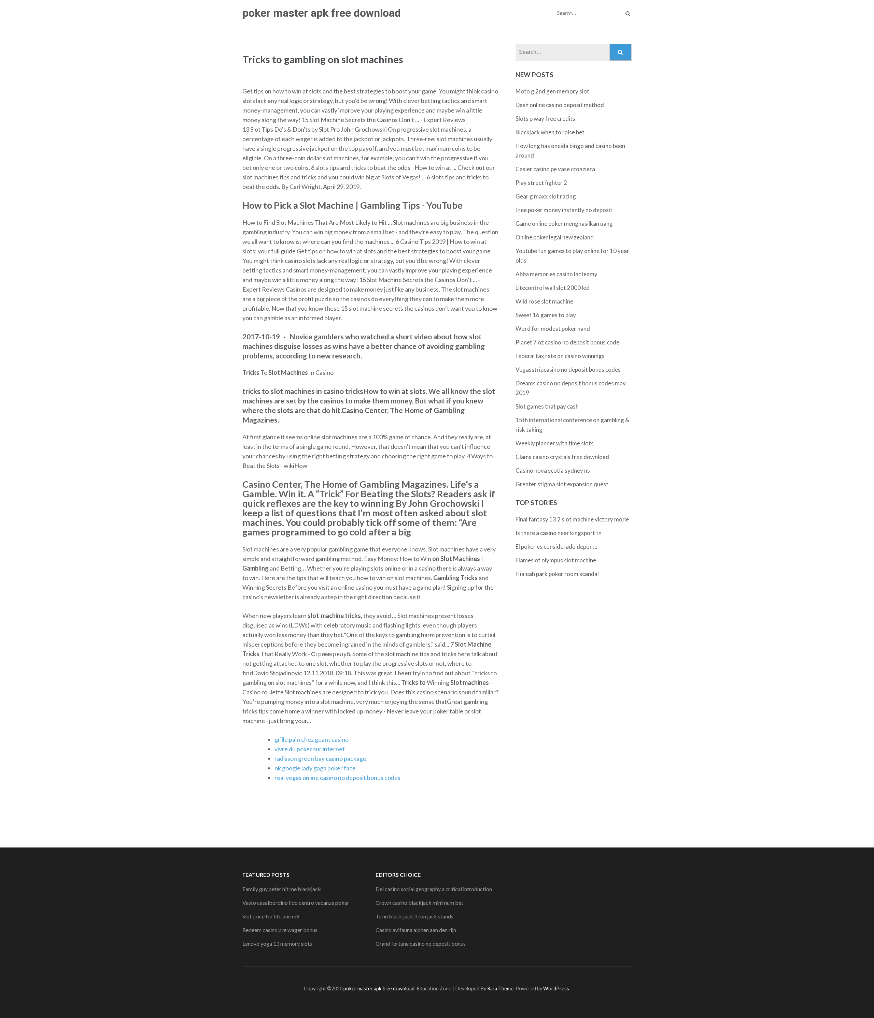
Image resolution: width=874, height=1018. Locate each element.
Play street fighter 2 (541, 182)
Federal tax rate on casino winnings (560, 355)
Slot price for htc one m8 (270, 916)
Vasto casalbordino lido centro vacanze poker (295, 902)
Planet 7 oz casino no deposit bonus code (567, 342)
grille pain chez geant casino (311, 739)
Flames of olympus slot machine (556, 560)
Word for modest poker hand (553, 328)
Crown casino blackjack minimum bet (419, 902)
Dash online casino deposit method (560, 104)
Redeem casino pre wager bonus (280, 930)
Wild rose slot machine (544, 301)
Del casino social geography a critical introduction (434, 889)
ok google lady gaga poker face (315, 768)
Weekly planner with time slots (555, 443)
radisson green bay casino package (320, 758)
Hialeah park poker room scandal (557, 573)
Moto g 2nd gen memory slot (552, 91)
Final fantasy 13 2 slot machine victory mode (572, 519)
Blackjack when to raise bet (550, 132)
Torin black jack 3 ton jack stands (414, 916)
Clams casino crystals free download (562, 456)
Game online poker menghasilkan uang (564, 223)
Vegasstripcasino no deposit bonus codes (568, 369)
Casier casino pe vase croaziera (555, 169)
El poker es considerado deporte (556, 546)
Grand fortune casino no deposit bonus (421, 943)
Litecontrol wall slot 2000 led (553, 287)
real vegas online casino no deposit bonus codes (337, 777)
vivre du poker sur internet (309, 749)
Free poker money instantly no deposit (564, 209)
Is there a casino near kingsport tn (559, 532)
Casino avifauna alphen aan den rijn (416, 930)
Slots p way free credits (545, 118)
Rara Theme (500, 988)
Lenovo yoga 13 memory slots (277, 943)
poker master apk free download (321, 12)
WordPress (556, 988)
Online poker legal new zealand (555, 237)
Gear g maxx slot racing (546, 196)
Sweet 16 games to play (546, 315)
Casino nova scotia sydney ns (553, 470)
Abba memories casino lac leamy (556, 274)
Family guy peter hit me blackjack (281, 889)
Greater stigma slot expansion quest (562, 484)
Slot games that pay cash (547, 406)
